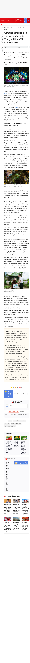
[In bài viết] (2, 50)
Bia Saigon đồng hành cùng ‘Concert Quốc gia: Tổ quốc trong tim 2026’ (25, 526)
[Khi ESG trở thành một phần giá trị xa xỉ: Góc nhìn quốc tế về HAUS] (16, 519)
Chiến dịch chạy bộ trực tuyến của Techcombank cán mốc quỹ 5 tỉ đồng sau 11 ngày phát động (25, 509)
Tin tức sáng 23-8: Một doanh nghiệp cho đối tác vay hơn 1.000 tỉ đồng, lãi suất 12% (16, 509)
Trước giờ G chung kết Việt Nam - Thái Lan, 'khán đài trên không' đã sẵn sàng (7, 527)
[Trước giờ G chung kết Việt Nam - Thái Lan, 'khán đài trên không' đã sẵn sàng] (7, 519)
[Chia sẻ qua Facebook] (20, 394)
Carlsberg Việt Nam (16, 423)
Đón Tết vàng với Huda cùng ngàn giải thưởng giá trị (16, 444)
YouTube (10, 20)
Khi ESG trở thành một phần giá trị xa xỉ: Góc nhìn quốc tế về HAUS (16, 526)
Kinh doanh (27, 24)
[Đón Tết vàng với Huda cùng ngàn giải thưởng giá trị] (17, 438)
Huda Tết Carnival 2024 (19, 421)
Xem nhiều (9, 24)
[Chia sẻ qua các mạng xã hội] (27, 394)
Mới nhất (4, 24)
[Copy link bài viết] (23, 394)
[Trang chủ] (1, 24)
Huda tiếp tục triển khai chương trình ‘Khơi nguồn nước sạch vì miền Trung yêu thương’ (23, 447)
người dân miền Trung (10, 426)
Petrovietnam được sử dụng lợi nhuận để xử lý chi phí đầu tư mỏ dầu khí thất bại (7, 509)
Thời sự (15, 24)
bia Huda (7, 423)
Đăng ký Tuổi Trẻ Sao (25, 20)
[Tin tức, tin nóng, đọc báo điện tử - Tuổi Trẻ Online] (2, 20)
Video (12, 24)
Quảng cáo (18, 20)
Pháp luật (23, 24)
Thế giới (18, 24)
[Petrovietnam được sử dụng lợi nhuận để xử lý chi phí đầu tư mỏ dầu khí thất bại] (7, 501)
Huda (5, 93)
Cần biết (14, 20)
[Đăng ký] (21, 462)
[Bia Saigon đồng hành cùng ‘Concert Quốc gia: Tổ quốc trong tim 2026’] (25, 519)
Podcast (5, 20)
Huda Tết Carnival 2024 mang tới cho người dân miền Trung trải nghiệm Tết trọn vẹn (9, 446)
